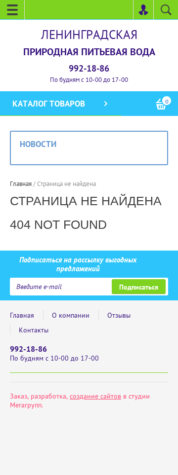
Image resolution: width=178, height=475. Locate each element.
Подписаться (138, 287)
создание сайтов (95, 396)
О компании (70, 315)
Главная (22, 315)
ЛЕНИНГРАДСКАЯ (89, 34)
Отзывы (119, 315)
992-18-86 (89, 68)
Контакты (33, 330)
